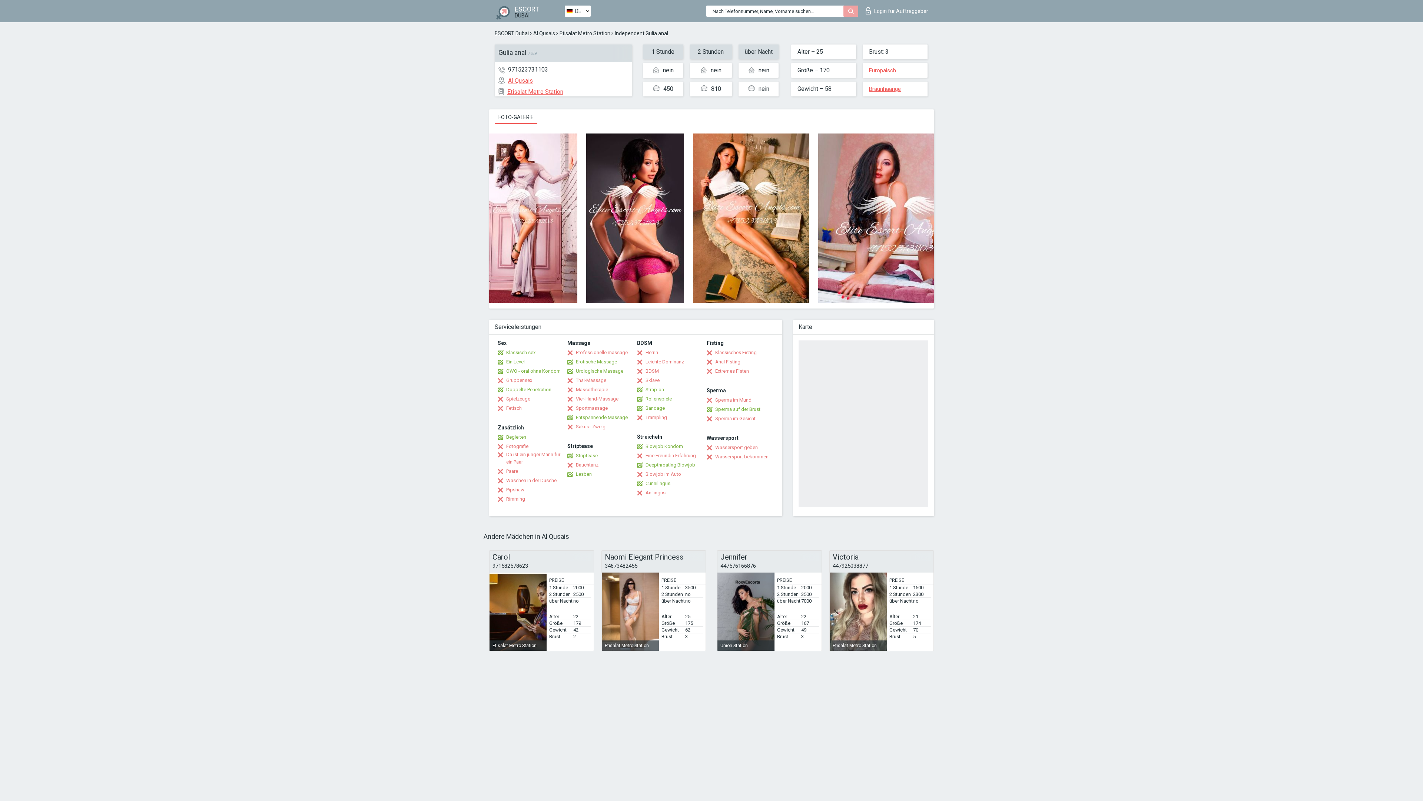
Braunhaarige (885, 89)
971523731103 (528, 69)
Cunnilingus (658, 483)
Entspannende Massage (602, 417)
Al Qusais (544, 33)
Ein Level (515, 362)
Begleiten (516, 437)
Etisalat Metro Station (585, 33)
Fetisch (514, 408)
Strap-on (655, 389)
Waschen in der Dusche (531, 480)
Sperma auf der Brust (737, 409)
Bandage (655, 408)
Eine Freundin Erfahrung (671, 455)
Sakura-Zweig (591, 426)
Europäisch (882, 70)
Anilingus (656, 492)
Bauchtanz (587, 465)
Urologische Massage (599, 371)
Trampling (656, 417)
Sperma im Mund (733, 400)
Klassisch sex (520, 352)
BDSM (652, 371)
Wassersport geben (736, 447)
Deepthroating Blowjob (670, 465)
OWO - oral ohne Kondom (533, 371)
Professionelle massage (602, 352)
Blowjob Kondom (664, 446)
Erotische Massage (596, 362)
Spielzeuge (518, 399)
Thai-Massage (591, 380)
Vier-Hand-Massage (597, 399)
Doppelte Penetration (528, 389)
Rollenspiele (659, 399)
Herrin (652, 352)
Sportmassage (592, 408)
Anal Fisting (727, 362)
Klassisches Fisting (736, 352)
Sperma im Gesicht (735, 418)
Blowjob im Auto (663, 474)
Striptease (587, 455)
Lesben (584, 474)
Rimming (515, 499)
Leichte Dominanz (665, 362)
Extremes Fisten (732, 371)
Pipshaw (515, 489)
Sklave (653, 380)
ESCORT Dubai (512, 33)
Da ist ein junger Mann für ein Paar (533, 458)
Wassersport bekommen (742, 456)
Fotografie (517, 446)
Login (901, 11)
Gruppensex (519, 380)
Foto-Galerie (516, 117)
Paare (512, 471)
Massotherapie (592, 389)
